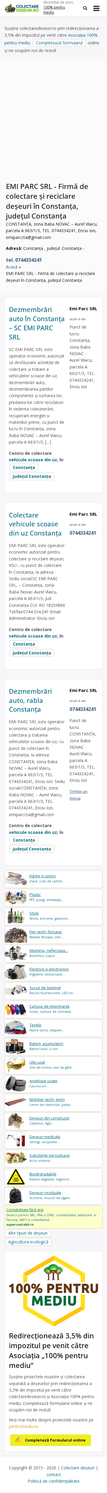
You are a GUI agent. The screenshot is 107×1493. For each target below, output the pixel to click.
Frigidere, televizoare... (49, 971)
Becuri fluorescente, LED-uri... (52, 990)
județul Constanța (32, 476)
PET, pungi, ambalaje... (46, 897)
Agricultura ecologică (28, 1242)
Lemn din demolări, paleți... (51, 1102)
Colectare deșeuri (78, 1468)
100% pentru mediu (54, 10)
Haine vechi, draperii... (46, 1027)
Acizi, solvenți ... (49, 1158)
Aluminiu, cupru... (48, 953)
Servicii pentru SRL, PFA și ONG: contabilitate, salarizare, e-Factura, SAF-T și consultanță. (51, 1216)
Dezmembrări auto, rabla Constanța (30, 700)
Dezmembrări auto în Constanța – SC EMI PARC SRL (37, 323)
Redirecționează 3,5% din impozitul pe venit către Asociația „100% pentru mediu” (51, 1350)
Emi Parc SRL (83, 308)
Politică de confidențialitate (54, 1481)
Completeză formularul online (55, 1440)
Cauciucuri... (43, 1083)
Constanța (24, 467)
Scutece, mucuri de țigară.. (50, 1195)
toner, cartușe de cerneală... (51, 1009)
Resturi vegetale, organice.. (50, 1176)
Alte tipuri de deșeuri (28, 1233)
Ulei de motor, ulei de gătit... (51, 1065)
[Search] (85, 8)
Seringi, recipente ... (45, 1139)
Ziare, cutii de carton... (47, 878)
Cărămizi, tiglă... (49, 1120)
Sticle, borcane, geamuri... (49, 916)
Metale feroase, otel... (46, 934)
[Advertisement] (53, 123)
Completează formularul (59, 43)
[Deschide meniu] (96, 8)
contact (53, 1474)
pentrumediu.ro (23, 1426)
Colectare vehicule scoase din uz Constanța (35, 524)
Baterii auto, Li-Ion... (46, 1046)
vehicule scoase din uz (33, 459)
